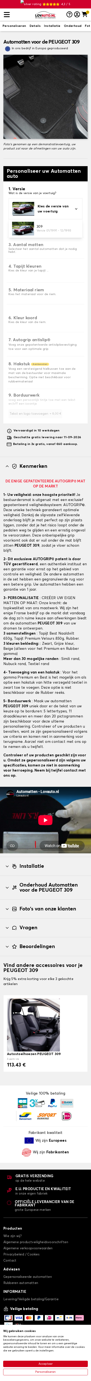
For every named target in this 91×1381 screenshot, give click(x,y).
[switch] (14, 26)
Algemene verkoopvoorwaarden (28, 1248)
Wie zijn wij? (12, 1236)
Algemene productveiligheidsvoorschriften (35, 1242)
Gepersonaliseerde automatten (27, 1276)
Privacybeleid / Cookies (21, 1254)
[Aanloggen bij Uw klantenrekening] (77, 14)
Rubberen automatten (20, 1283)
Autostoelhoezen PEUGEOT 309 (34, 1054)
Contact (10, 1260)
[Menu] (17, 14)
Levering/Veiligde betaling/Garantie (31, 1299)
